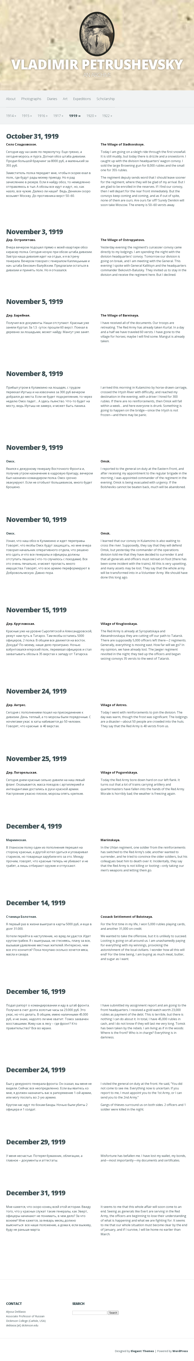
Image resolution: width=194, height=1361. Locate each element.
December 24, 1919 (35, 1069)
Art (65, 98)
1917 (58, 115)
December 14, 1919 (35, 902)
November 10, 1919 (36, 519)
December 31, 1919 (35, 1192)
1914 (11, 115)
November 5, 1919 (34, 301)
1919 (75, 115)
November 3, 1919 (34, 231)
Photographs (31, 98)
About (11, 98)
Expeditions (82, 98)
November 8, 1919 (34, 373)
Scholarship (106, 98)
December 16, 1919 (35, 991)
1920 (91, 115)
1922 (107, 115)
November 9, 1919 (34, 447)
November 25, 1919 (36, 758)
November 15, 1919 (36, 609)
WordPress (180, 1351)
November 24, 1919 (36, 691)
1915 (27, 115)
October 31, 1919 (32, 136)
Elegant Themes (142, 1351)
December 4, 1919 (34, 826)
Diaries (52, 98)
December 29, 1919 (35, 1141)
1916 (43, 115)
